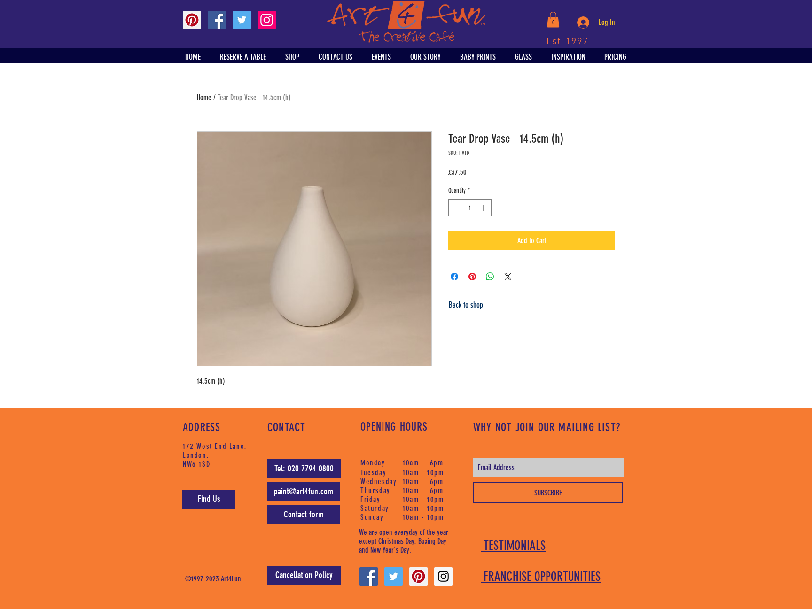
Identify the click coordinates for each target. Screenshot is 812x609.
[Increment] (484, 208)
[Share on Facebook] (454, 276)
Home (204, 97)
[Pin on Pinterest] (472, 276)
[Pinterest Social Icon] (192, 20)
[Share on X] (508, 276)
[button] (553, 19)
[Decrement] (455, 208)
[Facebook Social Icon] (217, 20)
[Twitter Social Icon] (242, 20)
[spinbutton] (469, 208)
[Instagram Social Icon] (267, 20)
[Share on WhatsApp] (490, 276)
